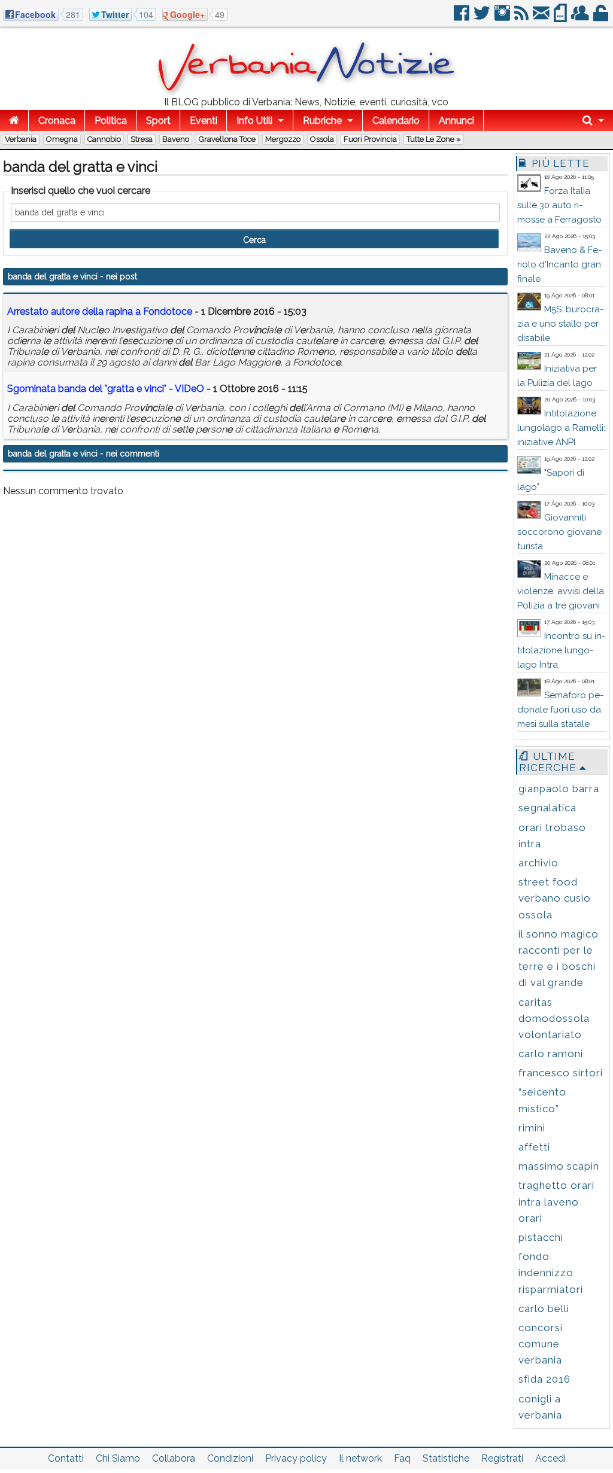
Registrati (502, 1458)
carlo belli (543, 1308)
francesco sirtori (560, 1073)
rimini (531, 1128)
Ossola (322, 139)
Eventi (203, 120)
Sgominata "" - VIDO (105, 388)
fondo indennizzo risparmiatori (550, 1272)
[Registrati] (581, 17)
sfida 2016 (544, 1379)
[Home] (14, 120)
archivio (538, 863)
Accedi (550, 1458)
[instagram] (503, 17)
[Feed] (522, 17)
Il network (360, 1458)
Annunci (456, 120)
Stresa (142, 139)
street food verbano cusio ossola (554, 898)
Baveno (175, 139)
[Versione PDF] (561, 17)
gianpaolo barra (558, 789)
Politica (111, 120)
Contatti (66, 1458)
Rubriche (322, 120)
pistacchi (540, 1237)
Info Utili (254, 120)
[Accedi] (601, 17)
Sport (158, 120)
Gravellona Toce (227, 139)
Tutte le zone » (433, 139)
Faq (402, 1458)
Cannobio (104, 139)
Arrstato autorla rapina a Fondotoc (99, 311)
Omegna (62, 139)
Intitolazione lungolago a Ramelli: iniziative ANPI (561, 428)
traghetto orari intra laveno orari (556, 1201)
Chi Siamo (118, 1458)
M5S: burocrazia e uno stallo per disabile (560, 323)
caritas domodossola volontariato (554, 1018)
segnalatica (547, 808)
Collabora (173, 1458)
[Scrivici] (542, 17)
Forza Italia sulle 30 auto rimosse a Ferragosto (559, 205)
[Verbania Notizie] (306, 92)
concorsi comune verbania (540, 1344)
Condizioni (230, 1458)
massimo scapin (558, 1166)
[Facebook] (462, 17)
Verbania (21, 139)
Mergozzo (283, 139)
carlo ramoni (550, 1054)
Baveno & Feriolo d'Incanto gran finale (559, 264)
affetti (534, 1147)
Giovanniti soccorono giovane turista (559, 532)
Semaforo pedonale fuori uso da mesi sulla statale (560, 709)
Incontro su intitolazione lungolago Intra (561, 650)
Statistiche (446, 1458)
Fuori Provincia (370, 139)
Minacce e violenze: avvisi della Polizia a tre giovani (560, 591)
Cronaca (56, 120)
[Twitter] (483, 17)
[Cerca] (593, 120)
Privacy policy (296, 1458)
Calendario (396, 120)
